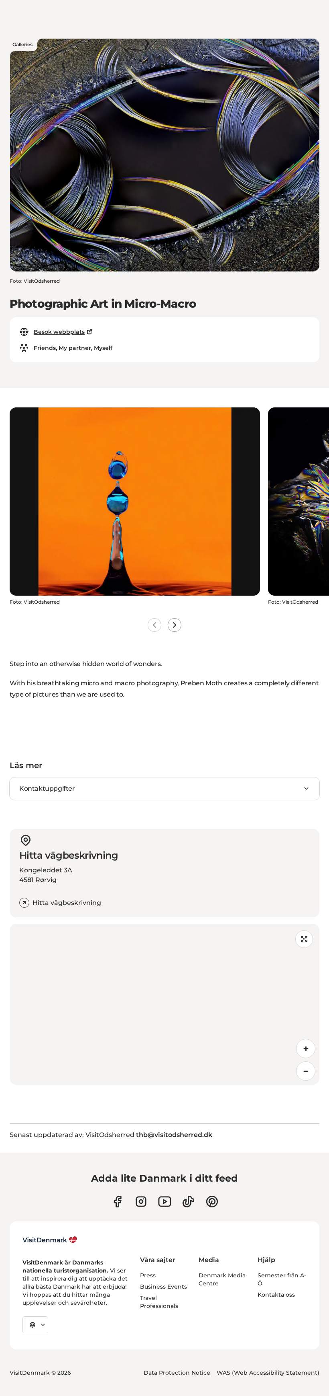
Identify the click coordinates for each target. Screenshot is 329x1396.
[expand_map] (304, 939)
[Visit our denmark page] (117, 1202)
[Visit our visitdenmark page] (165, 1202)
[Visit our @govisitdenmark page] (188, 1202)
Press (148, 1275)
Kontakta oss (276, 1294)
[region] (164, 1004)
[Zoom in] (305, 1048)
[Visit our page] (141, 1202)
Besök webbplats (59, 331)
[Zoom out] (305, 1071)
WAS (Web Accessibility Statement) (268, 1372)
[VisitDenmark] (49, 1240)
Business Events (163, 1286)
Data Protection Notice (177, 1372)
